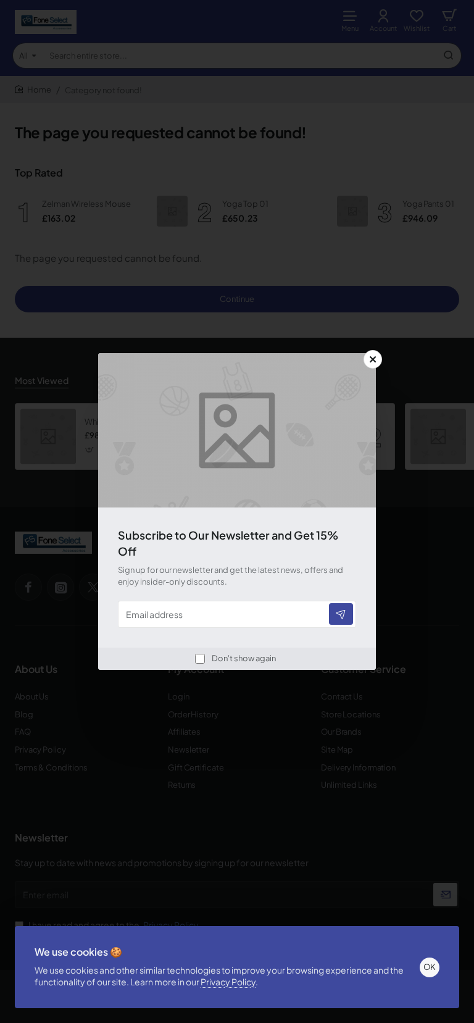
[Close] (373, 359)
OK (429, 967)
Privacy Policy (228, 981)
